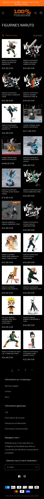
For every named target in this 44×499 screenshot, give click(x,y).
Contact (8, 391)
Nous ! (7, 397)
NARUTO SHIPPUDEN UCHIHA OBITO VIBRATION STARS (11, 95)
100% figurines (12, 496)
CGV (6, 412)
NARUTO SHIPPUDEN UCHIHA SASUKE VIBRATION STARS (30, 224)
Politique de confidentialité (15, 423)
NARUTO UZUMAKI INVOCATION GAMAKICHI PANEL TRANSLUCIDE (10, 256)
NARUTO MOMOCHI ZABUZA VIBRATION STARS (11, 223)
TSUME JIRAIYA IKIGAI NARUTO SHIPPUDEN (9, 158)
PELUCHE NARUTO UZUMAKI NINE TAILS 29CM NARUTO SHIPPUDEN (9, 320)
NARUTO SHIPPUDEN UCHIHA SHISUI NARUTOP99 (30, 256)
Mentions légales (11, 386)
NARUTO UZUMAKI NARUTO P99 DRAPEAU (10, 288)
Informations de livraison (15, 417)
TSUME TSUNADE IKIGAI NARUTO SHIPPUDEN (31, 126)
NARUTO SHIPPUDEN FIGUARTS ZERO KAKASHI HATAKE (10, 192)
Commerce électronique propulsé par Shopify (28, 496)
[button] (3, 13)
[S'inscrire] (36, 467)
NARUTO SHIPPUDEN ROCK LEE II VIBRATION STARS (11, 352)
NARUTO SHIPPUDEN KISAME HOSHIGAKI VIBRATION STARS (30, 62)
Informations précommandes (16, 428)
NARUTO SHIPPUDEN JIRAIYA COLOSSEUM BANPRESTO (9, 62)
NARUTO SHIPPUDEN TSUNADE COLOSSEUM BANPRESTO (10, 127)
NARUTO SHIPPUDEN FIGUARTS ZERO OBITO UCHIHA (31, 159)
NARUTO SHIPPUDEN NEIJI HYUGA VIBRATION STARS (32, 191)
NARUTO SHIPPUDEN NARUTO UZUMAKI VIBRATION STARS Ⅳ (30, 95)
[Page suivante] (32, 370)
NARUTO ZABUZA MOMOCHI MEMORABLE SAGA (31, 319)
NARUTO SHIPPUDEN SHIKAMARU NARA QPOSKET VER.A (30, 353)
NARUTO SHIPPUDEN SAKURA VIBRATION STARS (32, 288)
